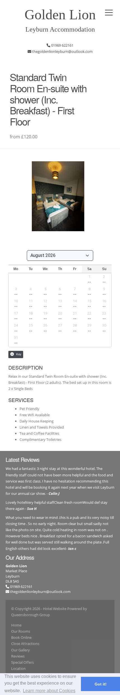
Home (16, 625)
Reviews (18, 656)
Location (18, 668)
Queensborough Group (30, 614)
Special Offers (22, 662)
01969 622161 (20, 586)
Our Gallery (20, 650)
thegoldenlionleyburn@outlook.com (40, 591)
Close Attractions (25, 643)
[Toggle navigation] (109, 13)
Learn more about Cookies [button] (49, 690)
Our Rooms (20, 631)
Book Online (21, 637)
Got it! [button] (101, 684)
